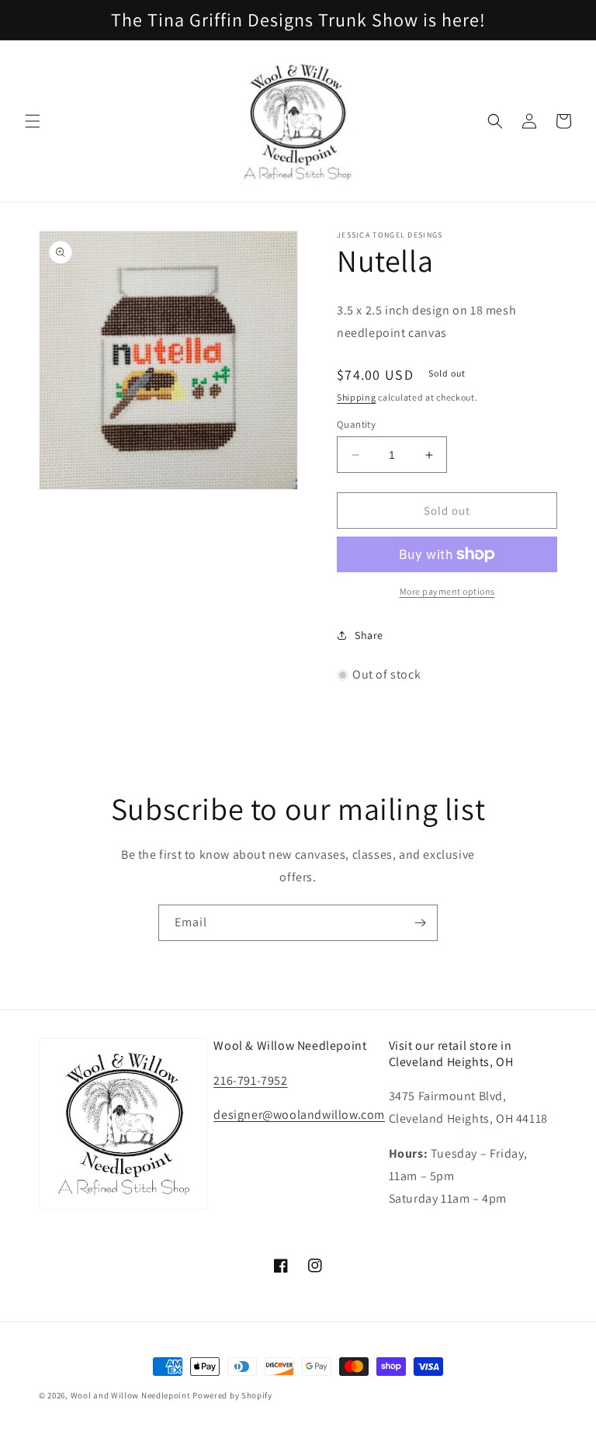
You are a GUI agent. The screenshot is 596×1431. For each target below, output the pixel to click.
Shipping (356, 397)
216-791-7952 (250, 1080)
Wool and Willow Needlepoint (131, 1395)
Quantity (356, 424)
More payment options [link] (447, 591)
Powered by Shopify (232, 1395)
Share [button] (369, 635)
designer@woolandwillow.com (299, 1114)
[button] (33, 121)
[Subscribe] (420, 923)
